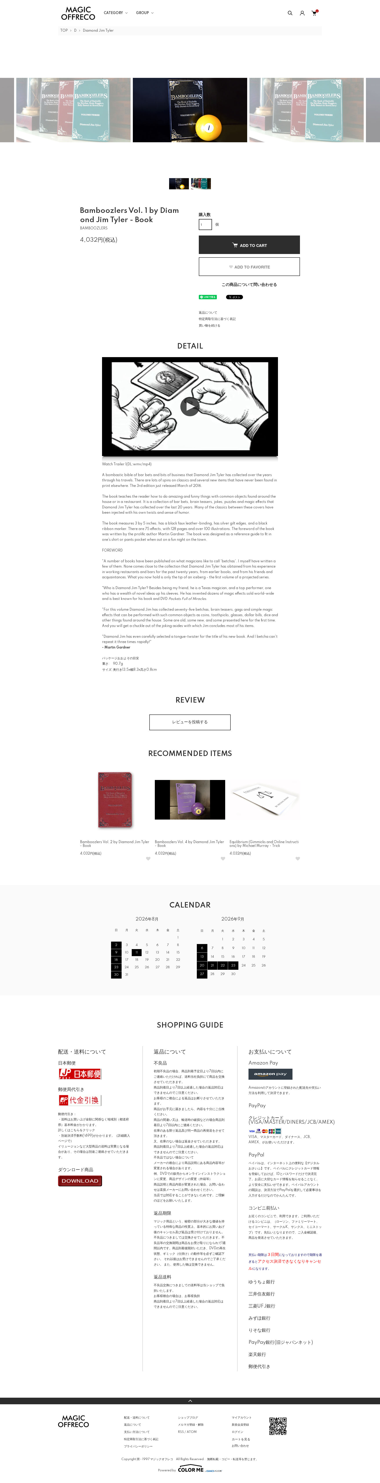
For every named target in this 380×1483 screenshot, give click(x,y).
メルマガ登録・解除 (191, 1424)
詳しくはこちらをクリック (76, 1130)
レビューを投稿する (190, 722)
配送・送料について (137, 1417)
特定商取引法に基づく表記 (217, 319)
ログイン (237, 1432)
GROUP (142, 13)
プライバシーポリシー (138, 1446)
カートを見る (241, 1439)
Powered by (167, 1470)
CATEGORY (113, 13)
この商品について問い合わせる (249, 285)
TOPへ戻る (190, 1401)
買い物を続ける (209, 325)
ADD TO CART (253, 245)
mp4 (146, 464)
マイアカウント (242, 1417)
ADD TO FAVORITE (252, 267)
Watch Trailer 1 (114, 464)
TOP (64, 31)
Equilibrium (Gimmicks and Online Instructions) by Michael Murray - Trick (264, 844)
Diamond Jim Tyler (98, 31)
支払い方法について (137, 1432)
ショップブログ (188, 1417)
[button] (190, 406)
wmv (137, 464)
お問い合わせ (240, 1445)
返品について (208, 312)
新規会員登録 (240, 1424)
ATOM (192, 1432)
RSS (181, 1432)
